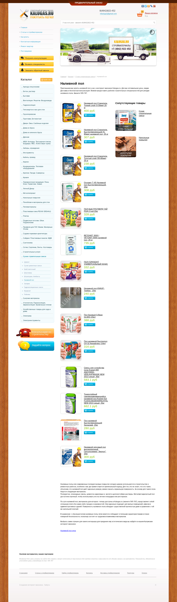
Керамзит (27, 291)
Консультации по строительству (41, 333)
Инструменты (28, 153)
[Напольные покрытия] (125, 146)
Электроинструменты (31, 320)
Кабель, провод (29, 157)
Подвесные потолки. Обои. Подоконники (33, 222)
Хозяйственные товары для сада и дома (37, 310)
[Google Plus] (154, 6)
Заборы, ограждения (31, 148)
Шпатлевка (28, 273)
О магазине (23, 573)
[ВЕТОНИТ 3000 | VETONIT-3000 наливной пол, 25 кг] (70, 244)
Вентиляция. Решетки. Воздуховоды (37, 101)
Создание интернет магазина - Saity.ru (34, 585)
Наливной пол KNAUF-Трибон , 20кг (94, 289)
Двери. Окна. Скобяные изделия (36, 123)
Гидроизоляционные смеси (33, 287)
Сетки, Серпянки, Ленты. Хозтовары (37, 247)
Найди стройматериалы (70, 573)
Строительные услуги (31, 252)
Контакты (89, 573)
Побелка (27, 294)
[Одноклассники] (148, 6)
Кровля (26, 178)
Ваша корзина (151, 13)
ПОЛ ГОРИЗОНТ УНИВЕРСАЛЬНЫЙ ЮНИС (96, 263)
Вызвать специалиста (35, 64)
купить (90, 115)
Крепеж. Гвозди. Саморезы (33, 173)
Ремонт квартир (27, 46)
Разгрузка (130, 573)
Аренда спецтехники (31, 87)
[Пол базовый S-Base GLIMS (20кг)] (70, 324)
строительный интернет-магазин (41, 10)
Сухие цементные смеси (33, 265)
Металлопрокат (29, 193)
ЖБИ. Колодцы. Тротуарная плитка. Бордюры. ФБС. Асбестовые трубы (37, 143)
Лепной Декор (28, 189)
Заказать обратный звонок (37, 70)
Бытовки (26, 96)
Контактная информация (31, 42)
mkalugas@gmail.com (108, 14)
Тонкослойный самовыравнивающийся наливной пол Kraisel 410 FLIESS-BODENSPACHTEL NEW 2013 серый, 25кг (96, 398)
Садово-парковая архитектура (35, 234)
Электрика (27, 316)
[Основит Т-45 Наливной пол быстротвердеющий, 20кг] (70, 191)
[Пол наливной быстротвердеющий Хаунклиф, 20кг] (70, 429)
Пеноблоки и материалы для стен (36, 202)
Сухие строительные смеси (34, 256)
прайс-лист (47, 79)
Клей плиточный (29, 269)
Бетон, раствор (29, 91)
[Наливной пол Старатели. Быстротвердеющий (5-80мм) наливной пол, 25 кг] (70, 139)
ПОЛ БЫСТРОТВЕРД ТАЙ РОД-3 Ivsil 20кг (95, 210)
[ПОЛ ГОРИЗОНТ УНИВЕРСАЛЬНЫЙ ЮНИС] (70, 271)
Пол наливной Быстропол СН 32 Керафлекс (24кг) (95, 342)
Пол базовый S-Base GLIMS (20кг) (93, 316)
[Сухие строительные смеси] (125, 120)
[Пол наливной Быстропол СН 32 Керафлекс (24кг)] (70, 350)
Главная (24, 28)
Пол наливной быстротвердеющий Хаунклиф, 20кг (93, 422)
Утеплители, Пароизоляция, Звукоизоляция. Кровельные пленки (37, 304)
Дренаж (26, 137)
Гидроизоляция (29, 105)
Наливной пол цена (68, 531)
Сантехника (27, 243)
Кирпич (26, 162)
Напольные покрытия (31, 198)
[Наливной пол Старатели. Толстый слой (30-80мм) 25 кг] (70, 165)
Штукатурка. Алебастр (32, 276)
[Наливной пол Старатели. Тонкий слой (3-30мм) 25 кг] (70, 112)
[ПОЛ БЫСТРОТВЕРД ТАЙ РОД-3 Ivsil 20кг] (70, 218)
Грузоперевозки (29, 114)
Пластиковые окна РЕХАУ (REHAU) (37, 211)
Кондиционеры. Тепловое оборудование (33, 167)
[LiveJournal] (151, 6)
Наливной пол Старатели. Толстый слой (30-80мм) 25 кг (96, 158)
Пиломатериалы (29, 207)
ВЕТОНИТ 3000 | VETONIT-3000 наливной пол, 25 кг (95, 237)
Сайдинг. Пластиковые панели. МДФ (37, 238)
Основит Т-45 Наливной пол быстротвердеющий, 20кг (95, 184)
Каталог (70, 76)
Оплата (144, 573)
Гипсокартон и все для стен (34, 110)
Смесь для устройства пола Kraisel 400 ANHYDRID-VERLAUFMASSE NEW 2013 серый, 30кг (94, 372)
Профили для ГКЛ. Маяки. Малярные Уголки (37, 228)
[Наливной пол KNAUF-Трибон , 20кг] (70, 297)
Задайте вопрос (41, 345)
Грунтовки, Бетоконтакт (32, 119)
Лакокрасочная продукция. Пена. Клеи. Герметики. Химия (36, 183)
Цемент (26, 262)
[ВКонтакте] (142, 6)
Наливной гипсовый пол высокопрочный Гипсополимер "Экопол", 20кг (95, 450)
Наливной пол (29, 280)
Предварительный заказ (88, 3)
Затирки (27, 283)
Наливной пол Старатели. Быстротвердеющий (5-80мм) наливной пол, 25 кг (96, 132)
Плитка (26, 216)
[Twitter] (145, 6)
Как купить (25, 37)
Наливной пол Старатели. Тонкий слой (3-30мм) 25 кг (96, 105)
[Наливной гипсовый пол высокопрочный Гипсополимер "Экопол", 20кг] (70, 456)
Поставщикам (26, 51)
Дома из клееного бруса (32, 133)
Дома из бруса (28, 128)
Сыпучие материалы (31, 298)
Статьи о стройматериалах (31, 32)
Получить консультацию (36, 58)
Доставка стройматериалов (110, 573)
